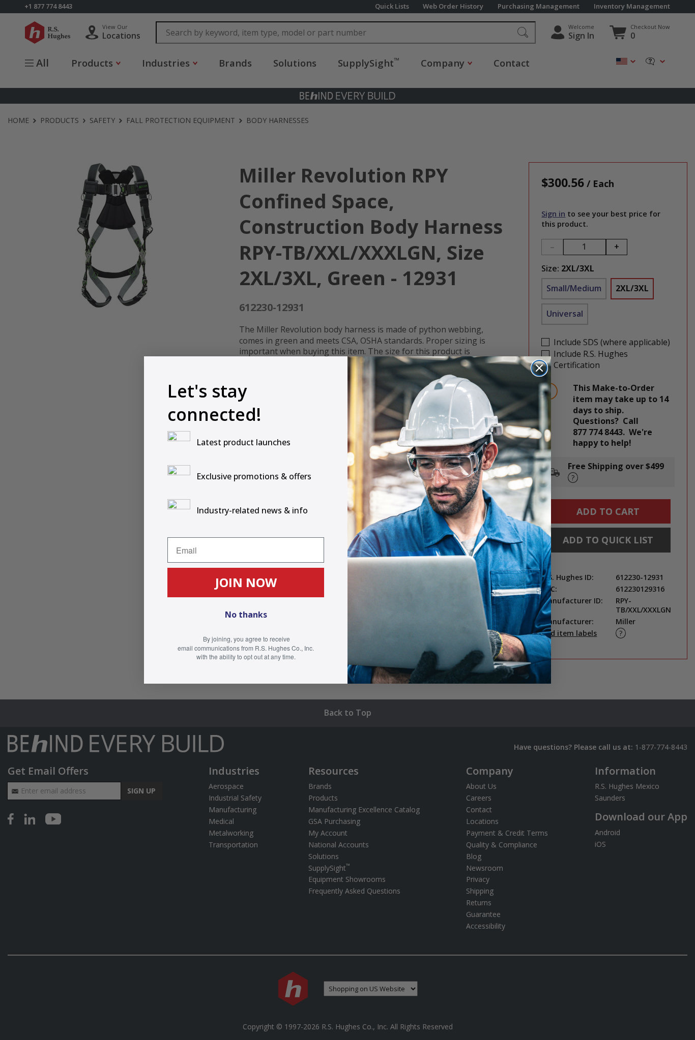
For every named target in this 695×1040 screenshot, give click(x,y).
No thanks (246, 614)
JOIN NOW (246, 582)
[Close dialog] (539, 368)
